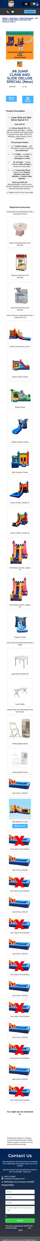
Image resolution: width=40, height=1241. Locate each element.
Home (4, 18)
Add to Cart (11, 99)
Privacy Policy (8, 1185)
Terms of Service (11, 1230)
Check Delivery (28, 100)
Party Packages (26, 18)
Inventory (13, 18)
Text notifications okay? (16, 1216)
